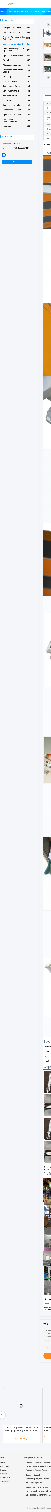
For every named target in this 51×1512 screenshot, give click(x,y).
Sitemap (3, 1474)
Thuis (2, 1463)
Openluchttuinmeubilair (17, 55)
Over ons (3, 1470)
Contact (16, 162)
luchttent (17, 100)
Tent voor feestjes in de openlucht (17, 50)
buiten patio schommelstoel (17, 120)
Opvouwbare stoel (17, 91)
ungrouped (17, 126)
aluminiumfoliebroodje (17, 65)
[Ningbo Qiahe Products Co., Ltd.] (11, 4)
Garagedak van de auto (17, 28)
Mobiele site (5, 1477)
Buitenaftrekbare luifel (17, 44)
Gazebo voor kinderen (17, 86)
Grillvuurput (17, 77)
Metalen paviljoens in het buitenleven (17, 38)
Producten (4, 1466)
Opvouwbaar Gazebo (17, 115)
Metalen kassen (17, 81)
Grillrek (17, 60)
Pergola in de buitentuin (17, 110)
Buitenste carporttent (17, 32)
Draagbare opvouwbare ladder (17, 71)
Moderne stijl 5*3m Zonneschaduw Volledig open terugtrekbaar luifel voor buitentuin (20, 1430)
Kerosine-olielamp (17, 96)
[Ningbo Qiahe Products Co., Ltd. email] (4, 155)
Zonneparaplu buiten (17, 105)
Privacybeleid (5, 1481)
